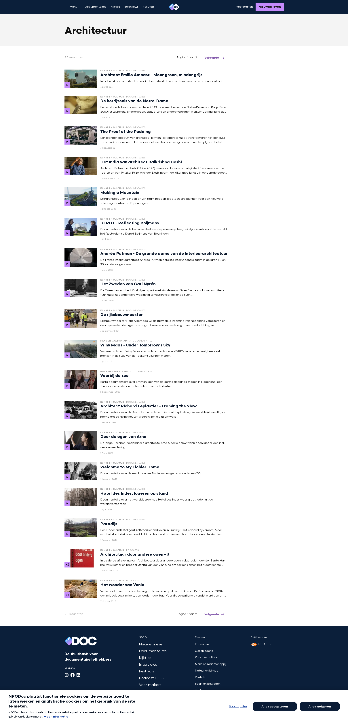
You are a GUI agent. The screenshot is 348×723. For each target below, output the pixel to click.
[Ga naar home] (174, 7)
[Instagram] (66, 675)
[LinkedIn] (78, 675)
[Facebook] (72, 675)
